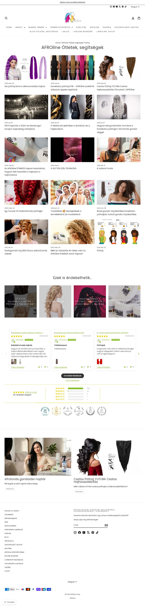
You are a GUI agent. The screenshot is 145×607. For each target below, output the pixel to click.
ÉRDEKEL (10, 489)
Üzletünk (8, 533)
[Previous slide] (6, 353)
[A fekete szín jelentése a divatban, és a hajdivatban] (72, 107)
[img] (16, 336)
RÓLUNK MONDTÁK (11, 556)
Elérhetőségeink (11, 518)
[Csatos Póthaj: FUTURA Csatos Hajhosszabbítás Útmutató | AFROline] (118, 67)
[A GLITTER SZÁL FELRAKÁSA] (72, 149)
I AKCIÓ (66, 31)
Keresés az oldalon (12, 511)
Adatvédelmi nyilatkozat (14, 530)
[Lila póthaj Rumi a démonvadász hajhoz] (26, 67)
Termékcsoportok (60, 27)
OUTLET (7, 571)
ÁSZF (6, 522)
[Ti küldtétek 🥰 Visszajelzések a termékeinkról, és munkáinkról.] (72, 192)
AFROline (94, 27)
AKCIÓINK (8, 548)
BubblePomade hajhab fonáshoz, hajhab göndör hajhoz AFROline (26, 334)
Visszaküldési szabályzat (14, 564)
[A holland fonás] (118, 149)
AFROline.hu (9, 541)
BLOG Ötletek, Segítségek (44, 31)
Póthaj (100, 250)
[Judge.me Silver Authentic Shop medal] (67, 411)
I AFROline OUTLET (105, 31)
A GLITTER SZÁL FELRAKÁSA (63, 168)
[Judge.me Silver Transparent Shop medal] (79, 411)
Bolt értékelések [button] (72, 380)
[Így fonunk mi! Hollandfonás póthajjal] (26, 192)
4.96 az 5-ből (31, 392)
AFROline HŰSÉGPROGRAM (14, 552)
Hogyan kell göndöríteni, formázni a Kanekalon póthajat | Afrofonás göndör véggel (117, 129)
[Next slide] (138, 353)
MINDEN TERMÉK (37, 27)
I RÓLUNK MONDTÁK (83, 31)
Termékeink (9, 515)
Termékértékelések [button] (72, 375)
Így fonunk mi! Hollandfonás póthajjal (23, 211)
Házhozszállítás (10, 526)
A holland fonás (105, 168)
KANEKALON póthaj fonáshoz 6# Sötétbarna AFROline (69, 334)
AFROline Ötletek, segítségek (72, 43)
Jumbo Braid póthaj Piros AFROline (113, 332)
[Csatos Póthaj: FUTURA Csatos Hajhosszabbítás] (107, 456)
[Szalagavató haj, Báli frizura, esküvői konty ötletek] (26, 232)
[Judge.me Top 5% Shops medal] (90, 411)
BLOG (7, 537)
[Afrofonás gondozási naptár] (38, 456)
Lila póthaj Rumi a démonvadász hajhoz (25, 86)
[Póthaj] (118, 232)
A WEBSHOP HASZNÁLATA (14, 560)
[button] (39, 367)
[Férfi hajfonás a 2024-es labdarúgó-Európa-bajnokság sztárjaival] (26, 107)
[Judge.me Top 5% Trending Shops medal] (101, 411)
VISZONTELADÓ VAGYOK (126, 27)
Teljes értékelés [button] (17, 367)
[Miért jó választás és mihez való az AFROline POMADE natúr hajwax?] (72, 232)
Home (58, 43)
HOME (9, 27)
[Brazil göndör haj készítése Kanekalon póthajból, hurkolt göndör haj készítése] (118, 192)
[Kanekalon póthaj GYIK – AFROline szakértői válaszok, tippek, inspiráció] (72, 67)
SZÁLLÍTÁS (81, 27)
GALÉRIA (107, 27)
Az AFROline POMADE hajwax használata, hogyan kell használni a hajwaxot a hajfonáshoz (25, 171)
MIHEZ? (20, 27)
